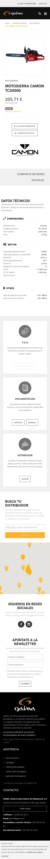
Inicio (7, 23)
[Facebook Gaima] (21, 624)
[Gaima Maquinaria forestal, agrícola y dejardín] (16, 14)
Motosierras (34, 23)
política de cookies (34, 852)
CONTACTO (42, 4)
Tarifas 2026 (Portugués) (15, 771)
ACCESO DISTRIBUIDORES (26, 4)
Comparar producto (25, 133)
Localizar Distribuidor (25, 126)
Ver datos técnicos (13, 111)
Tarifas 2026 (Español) (14, 767)
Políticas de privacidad (24, 739)
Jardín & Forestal (20, 23)
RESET (25, 535)
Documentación (12, 758)
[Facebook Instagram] (29, 624)
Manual (32, 422)
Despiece (18, 422)
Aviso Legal (8, 739)
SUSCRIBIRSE (25, 684)
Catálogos (9, 762)
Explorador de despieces (15, 776)
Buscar (25, 479)
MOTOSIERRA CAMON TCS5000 (16, 26)
